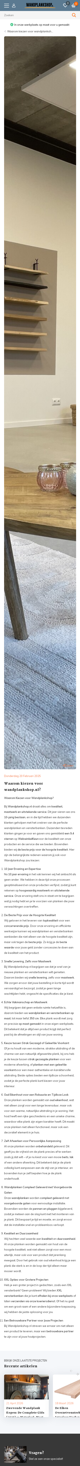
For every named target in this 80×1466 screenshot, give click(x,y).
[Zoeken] (74, 15)
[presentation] (71, 1371)
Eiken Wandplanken (40, 24)
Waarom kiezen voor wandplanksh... (30, 31)
